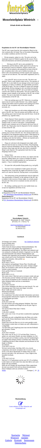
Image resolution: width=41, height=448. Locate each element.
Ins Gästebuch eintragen (32, 241)
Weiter (4, 370)
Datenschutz (20, 443)
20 (38, 370)
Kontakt (18, 440)
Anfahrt (24, 437)
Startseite (15, 435)
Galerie (8, 440)
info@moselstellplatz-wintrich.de (20, 225)
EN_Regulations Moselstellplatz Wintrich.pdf (17, 194)
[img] (20, 7)
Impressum (29, 440)
